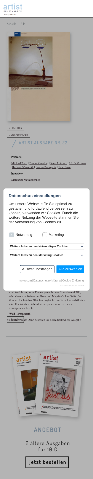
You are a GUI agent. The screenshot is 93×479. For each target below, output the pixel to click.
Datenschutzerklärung (47, 280)
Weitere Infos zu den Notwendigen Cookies (39, 246)
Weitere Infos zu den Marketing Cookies (36, 255)
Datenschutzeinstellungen (35, 196)
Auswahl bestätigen (37, 269)
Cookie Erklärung (73, 280)
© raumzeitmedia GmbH (72, 285)
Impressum (25, 280)
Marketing (56, 235)
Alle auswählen (70, 269)
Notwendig (24, 235)
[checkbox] (11, 234)
